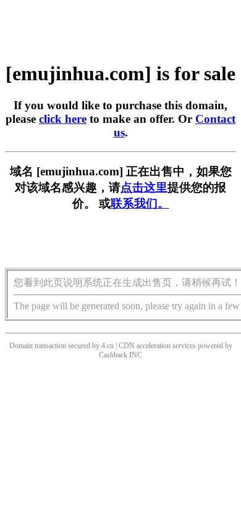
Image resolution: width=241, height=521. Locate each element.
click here (63, 118)
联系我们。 (140, 203)
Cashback (113, 355)
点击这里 (143, 187)
